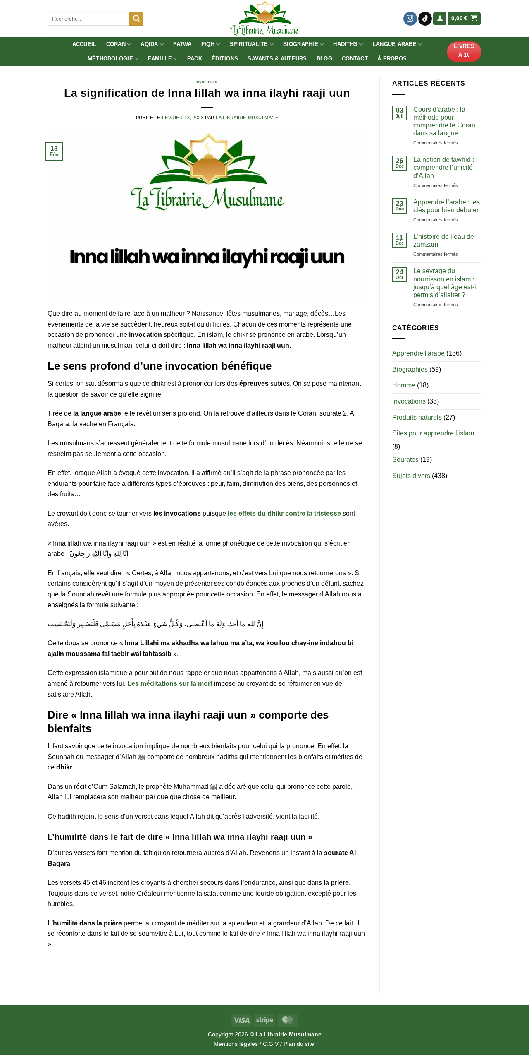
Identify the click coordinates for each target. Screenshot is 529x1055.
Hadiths (345, 44)
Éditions (225, 58)
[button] (439, 19)
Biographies (410, 369)
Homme (403, 385)
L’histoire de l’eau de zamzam (443, 240)
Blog (324, 58)
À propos (392, 58)
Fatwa (182, 44)
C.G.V (271, 1044)
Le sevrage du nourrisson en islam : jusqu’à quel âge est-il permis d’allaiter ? (445, 282)
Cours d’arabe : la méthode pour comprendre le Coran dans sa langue (444, 121)
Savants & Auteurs (277, 58)
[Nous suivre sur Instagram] (410, 19)
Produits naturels (417, 417)
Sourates (405, 459)
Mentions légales (236, 1044)
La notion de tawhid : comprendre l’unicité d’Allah (443, 167)
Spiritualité (249, 44)
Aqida (149, 44)
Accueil (84, 44)
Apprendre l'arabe (418, 353)
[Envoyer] (136, 19)
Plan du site (299, 1044)
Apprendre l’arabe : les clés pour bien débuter (446, 206)
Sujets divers (411, 475)
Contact (355, 58)
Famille (160, 58)
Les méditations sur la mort (169, 683)
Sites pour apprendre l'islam (433, 433)
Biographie (300, 44)
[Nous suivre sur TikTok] (425, 19)
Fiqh (207, 44)
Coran (116, 44)
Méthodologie (110, 58)
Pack (194, 58)
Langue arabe (395, 44)
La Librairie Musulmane (247, 117)
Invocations (207, 81)
